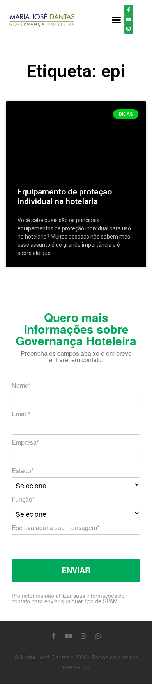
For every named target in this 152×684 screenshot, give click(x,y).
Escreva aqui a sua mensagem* (55, 528)
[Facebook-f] (54, 636)
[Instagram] (128, 29)
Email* (21, 414)
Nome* (21, 386)
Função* (23, 500)
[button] (116, 19)
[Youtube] (128, 19)
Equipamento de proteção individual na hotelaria (65, 196)
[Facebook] (128, 10)
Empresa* (25, 443)
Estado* (23, 471)
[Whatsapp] (98, 636)
